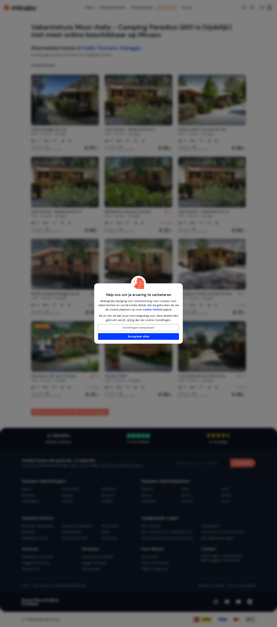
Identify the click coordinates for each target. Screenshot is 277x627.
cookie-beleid (152, 309)
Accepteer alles (138, 336)
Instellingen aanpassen (138, 328)
